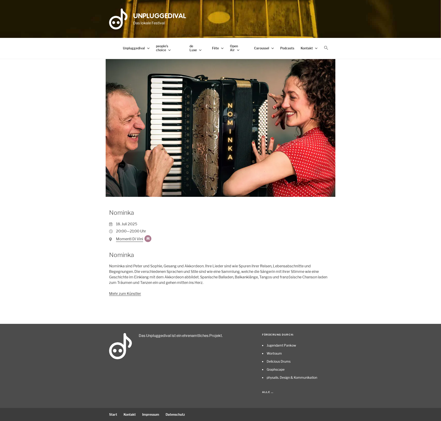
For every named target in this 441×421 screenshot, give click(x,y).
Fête (215, 48)
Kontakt (307, 48)
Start (113, 414)
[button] (326, 48)
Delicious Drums (279, 361)
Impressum (150, 414)
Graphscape (276, 369)
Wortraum (274, 353)
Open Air (234, 48)
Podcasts (287, 48)
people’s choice (162, 48)
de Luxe (193, 48)
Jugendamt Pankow (281, 345)
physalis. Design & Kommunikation (292, 377)
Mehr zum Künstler (125, 293)
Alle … (267, 392)
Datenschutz (175, 414)
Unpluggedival (159, 16)
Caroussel (261, 48)
